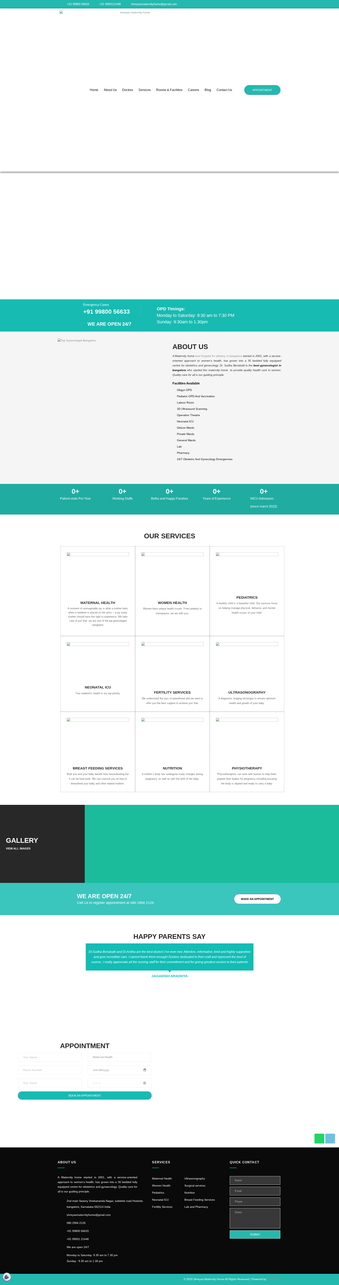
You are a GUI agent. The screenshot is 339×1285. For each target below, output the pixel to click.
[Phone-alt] (330, 1138)
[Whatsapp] (319, 1138)
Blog (208, 90)
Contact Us (224, 90)
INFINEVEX (274, 1279)
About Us (110, 90)
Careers (193, 90)
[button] (4, 235)
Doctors (127, 90)
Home (94, 90)
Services (145, 90)
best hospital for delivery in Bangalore (218, 356)
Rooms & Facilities (169, 90)
